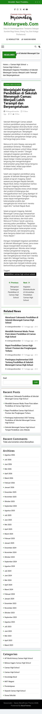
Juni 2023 (8, 631)
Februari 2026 (10, 483)
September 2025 (11, 506)
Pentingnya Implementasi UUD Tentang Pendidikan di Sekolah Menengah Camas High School (19, 362)
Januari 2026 (9, 487)
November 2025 (10, 497)
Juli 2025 (8, 515)
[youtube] (26, 9)
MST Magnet (9, 682)
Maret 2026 (9, 478)
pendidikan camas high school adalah (20, 274)
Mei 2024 (8, 580)
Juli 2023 (8, 627)
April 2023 (8, 640)
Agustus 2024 (10, 566)
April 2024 (8, 585)
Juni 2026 (8, 464)
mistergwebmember (12, 111)
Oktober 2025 (10, 501)
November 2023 (10, 608)
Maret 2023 (9, 645)
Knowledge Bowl (11, 677)
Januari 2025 (9, 543)
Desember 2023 (10, 603)
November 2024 (10, 552)
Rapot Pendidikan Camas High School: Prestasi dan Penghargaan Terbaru (22, 2)
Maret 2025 (9, 534)
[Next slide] (39, 2)
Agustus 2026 (10, 455)
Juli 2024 (8, 571)
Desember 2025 (10, 492)
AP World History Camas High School (19, 658)
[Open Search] (35, 46)
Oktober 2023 (10, 613)
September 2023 (11, 617)
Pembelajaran (10, 686)
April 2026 (8, 474)
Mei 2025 (8, 525)
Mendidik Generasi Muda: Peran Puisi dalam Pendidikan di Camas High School (8, 2)
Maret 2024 (9, 590)
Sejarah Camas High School (15, 691)
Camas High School (12, 84)
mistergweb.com (21, 24)
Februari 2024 (10, 594)
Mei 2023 (8, 636)
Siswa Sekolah (10, 695)
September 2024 (11, 562)
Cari (5, 378)
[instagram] (17, 9)
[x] (20, 9)
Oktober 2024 (10, 557)
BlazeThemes (26, 706)
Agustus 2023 (10, 622)
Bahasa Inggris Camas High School (18, 663)
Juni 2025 (8, 520)
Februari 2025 (10, 538)
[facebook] (15, 9)
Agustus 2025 (10, 511)
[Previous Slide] (35, 2)
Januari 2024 (9, 599)
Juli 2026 (8, 460)
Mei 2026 (8, 469)
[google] (23, 9)
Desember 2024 (10, 548)
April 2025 (8, 529)
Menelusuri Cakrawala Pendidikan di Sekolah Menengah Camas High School (21, 320)
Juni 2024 (8, 576)
